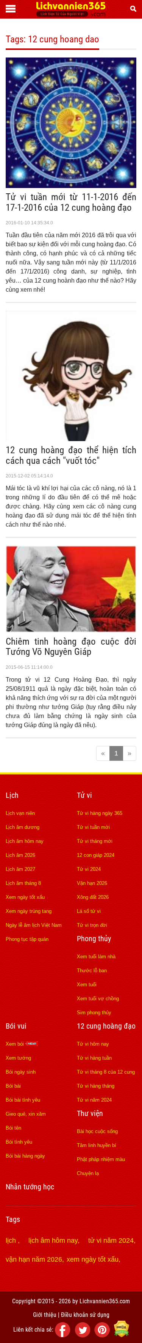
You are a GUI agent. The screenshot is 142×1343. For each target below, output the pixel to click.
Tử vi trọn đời (92, 925)
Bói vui (16, 1026)
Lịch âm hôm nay (25, 841)
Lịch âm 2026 (20, 855)
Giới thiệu (44, 1314)
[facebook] (64, 1335)
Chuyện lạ (88, 1173)
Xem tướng (18, 1058)
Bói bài (13, 1086)
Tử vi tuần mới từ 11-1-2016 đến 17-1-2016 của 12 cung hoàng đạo (71, 202)
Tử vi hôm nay (93, 1044)
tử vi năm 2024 (111, 1240)
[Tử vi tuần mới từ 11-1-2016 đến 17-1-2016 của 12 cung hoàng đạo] (71, 186)
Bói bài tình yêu (23, 1100)
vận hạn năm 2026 (34, 1259)
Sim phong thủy (94, 1012)
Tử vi (84, 795)
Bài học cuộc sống (97, 1131)
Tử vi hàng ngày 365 (99, 813)
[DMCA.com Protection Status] (121, 1335)
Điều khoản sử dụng (85, 1314)
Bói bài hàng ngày (25, 1156)
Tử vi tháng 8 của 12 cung (106, 1072)
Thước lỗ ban (92, 970)
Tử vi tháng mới (94, 841)
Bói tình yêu (19, 1142)
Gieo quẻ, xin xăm (26, 1114)
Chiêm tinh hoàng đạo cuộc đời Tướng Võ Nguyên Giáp (71, 647)
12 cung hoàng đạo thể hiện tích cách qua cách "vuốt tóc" (71, 455)
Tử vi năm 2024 (94, 1100)
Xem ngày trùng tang (28, 911)
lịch (12, 1240)
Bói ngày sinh (21, 1072)
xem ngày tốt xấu (93, 1259)
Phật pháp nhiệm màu (101, 1159)
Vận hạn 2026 (92, 883)
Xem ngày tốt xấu (25, 897)
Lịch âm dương (22, 827)
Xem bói (15, 1044)
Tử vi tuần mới (93, 827)
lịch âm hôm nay (53, 1240)
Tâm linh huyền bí (96, 1145)
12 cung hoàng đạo (106, 1026)
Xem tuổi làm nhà (96, 956)
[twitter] (84, 1335)
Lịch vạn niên (20, 813)
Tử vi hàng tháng (95, 1086)
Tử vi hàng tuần (94, 1058)
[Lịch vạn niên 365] (71, 15)
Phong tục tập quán (27, 939)
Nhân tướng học (30, 1186)
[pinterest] (103, 1335)
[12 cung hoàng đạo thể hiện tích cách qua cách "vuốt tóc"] (71, 439)
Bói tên (13, 1128)
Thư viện (90, 1113)
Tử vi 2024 (89, 869)
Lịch (12, 795)
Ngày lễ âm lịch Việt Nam (34, 925)
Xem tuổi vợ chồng (98, 998)
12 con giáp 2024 (95, 855)
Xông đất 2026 (93, 897)
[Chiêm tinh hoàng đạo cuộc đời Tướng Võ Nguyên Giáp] (71, 630)
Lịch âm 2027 (20, 869)
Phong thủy (94, 938)
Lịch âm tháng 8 (23, 883)
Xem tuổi (87, 984)
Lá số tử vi (89, 911)
